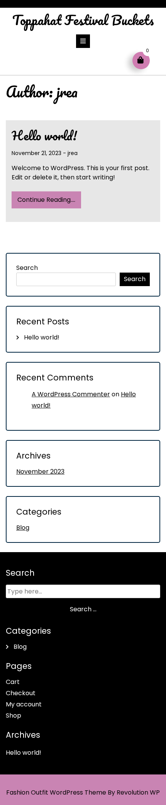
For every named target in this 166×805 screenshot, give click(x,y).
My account (24, 704)
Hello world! (44, 135)
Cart (13, 681)
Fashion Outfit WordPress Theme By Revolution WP (83, 792)
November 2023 (40, 471)
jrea (73, 153)
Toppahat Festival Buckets (83, 20)
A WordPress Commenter (71, 394)
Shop (13, 715)
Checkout (21, 693)
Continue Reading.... (46, 199)
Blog (22, 527)
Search (27, 267)
